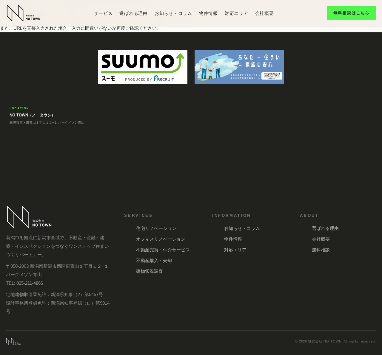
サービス (103, 13)
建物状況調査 (149, 271)
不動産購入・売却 (154, 260)
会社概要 (264, 13)
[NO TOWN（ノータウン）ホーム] (23, 13)
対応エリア (236, 13)
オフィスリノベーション (160, 239)
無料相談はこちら (351, 12)
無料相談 (321, 249)
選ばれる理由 (133, 13)
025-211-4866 (29, 283)
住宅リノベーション (156, 228)
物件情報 (208, 13)
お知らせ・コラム (173, 13)
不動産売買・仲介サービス (163, 249)
